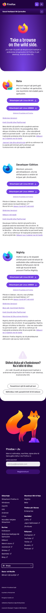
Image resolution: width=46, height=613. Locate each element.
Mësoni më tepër (10, 215)
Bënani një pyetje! (9, 575)
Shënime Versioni (10, 118)
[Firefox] (9, 4)
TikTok (27, 542)
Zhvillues (28, 526)
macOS (4, 506)
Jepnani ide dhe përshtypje (14, 143)
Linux (4, 516)
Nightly (27, 499)
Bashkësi (5, 554)
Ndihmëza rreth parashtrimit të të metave (23, 392)
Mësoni (5, 540)
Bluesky (27, 545)
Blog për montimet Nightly (14, 308)
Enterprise (28, 511)
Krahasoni (6, 531)
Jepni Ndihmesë (31, 523)
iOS (3, 509)
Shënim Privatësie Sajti (9, 587)
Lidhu (26, 520)
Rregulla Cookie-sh (8, 597)
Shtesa (4, 550)
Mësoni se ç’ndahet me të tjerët (29, 235)
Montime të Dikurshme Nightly (15, 316)
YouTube (27, 538)
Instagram (28, 535)
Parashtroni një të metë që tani (23, 386)
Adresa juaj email (11, 460)
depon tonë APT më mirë (23, 206)
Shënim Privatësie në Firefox (23, 113)
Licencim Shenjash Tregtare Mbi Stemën (14, 608)
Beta (26, 503)
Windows (6, 503)
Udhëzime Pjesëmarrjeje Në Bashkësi (13, 603)
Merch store (7, 544)
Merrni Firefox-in (37, 4)
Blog (3, 557)
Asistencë (6, 547)
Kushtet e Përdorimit (8, 592)
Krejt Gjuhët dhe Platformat (14, 122)
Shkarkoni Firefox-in (10, 499)
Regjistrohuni (23, 472)
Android (5, 513)
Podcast (27, 549)
